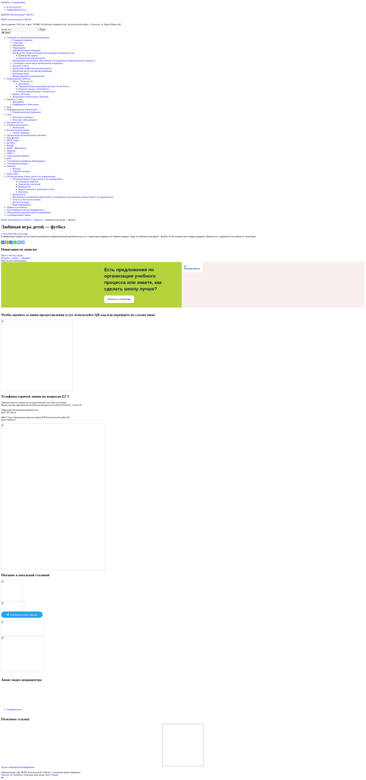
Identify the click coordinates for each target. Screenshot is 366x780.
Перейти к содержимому (13, 2)
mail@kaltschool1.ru (16, 10)
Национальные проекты (18, 78)
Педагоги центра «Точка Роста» (33, 89)
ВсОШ (10, 145)
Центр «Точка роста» (23, 81)
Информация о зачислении (26, 104)
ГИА (9, 114)
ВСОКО (11, 143)
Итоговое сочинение (23, 117)
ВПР (9, 158)
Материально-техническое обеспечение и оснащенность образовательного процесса (54, 60)
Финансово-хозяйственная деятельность (32, 68)
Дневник (11, 150)
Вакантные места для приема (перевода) (32, 71)
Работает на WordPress (12, 775)
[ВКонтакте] (3, 242)
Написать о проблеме (119, 299)
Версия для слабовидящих (14, 260)
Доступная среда (21, 73)
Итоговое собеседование (25, 120)
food (9, 107)
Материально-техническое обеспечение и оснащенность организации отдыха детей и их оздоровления (63, 197)
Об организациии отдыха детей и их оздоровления (37, 179)
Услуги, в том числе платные (27, 199)
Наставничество (15, 122)
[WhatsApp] (15, 242)
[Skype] (19, 242)
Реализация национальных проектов (30, 96)
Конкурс (17, 168)
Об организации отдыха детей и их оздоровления (31, 176)
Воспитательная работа (18, 130)
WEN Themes (51, 775)
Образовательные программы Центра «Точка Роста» (43, 86)
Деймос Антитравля (17, 207)
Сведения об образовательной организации (28, 37)
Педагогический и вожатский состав (36, 189)
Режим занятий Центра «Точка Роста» (36, 91)
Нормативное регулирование (27, 112)
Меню (7, 32)
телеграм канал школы (23, 614)
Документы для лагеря (29, 184)
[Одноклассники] (7, 242)
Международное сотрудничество (29, 76)
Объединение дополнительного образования (29, 212)
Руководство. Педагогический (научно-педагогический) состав (43, 53)
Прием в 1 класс (15, 99)
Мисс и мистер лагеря (12, 255)
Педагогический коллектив (31, 58)
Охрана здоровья (21, 132)
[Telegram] (23, 242)
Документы (18, 45)
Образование (19, 48)
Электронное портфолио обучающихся (26, 161)
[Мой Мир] (11, 242)
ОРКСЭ (11, 153)
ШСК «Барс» (13, 140)
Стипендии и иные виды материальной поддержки (38, 63)
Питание (11, 166)
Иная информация (21, 205)
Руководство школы (28, 55)
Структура (18, 42)
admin (25, 234)
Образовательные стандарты (26, 50)
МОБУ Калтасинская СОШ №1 (16, 19)
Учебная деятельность (17, 125)
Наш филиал (13, 138)
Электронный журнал (17, 163)
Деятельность (19, 194)
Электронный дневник (18, 156)
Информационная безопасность (22, 109)
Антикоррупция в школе (19, 215)
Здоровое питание (21, 171)
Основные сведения (22, 40)
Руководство (24, 186)
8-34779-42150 (14, 7)
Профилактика (14, 709)
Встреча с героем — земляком (15, 258)
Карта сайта (12, 174)
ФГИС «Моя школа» (17, 148)
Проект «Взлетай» (21, 94)
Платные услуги (21, 66)
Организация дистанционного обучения (26, 135)
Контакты (23, 192)
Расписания (18, 127)
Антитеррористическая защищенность (25, 210)
